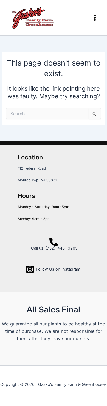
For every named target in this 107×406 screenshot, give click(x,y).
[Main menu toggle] (95, 17)
